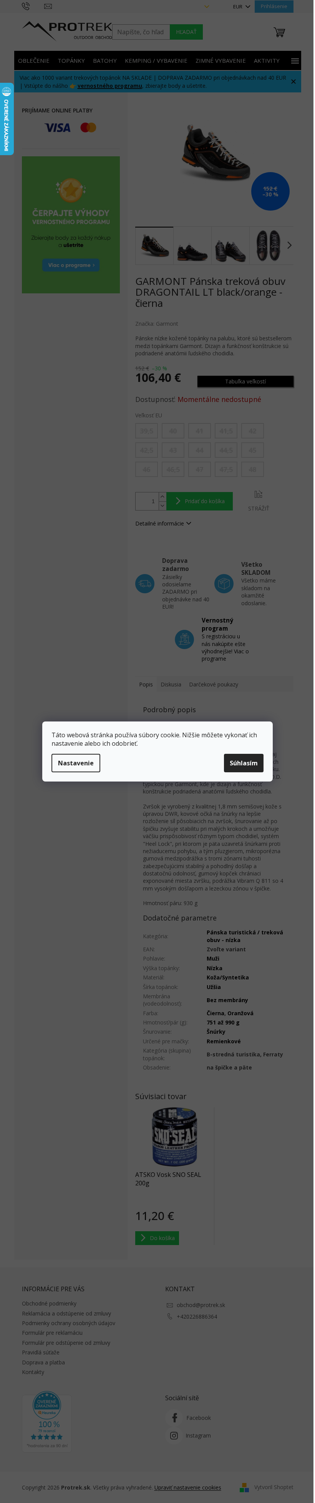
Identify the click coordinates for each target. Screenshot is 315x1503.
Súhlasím (244, 763)
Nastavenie (76, 763)
